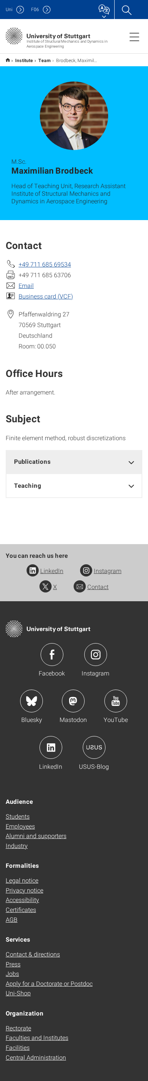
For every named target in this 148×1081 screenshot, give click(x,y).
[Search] (126, 10)
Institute (24, 60)
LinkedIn (51, 571)
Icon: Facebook (52, 654)
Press (13, 964)
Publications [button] (32, 461)
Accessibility (22, 900)
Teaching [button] (27, 485)
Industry (17, 845)
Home (8, 60)
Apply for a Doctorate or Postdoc (49, 983)
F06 (35, 9)
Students (18, 816)
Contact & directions (33, 954)
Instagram (107, 571)
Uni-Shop (18, 993)
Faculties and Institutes (37, 1037)
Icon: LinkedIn (50, 747)
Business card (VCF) (46, 296)
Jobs (12, 973)
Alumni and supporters (36, 836)
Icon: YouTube (115, 701)
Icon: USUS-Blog (94, 747)
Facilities (18, 1047)
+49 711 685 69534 (45, 264)
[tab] (74, 461)
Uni (9, 9)
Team (44, 60)
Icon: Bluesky (31, 701)
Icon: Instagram (95, 654)
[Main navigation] (134, 37)
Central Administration (36, 1057)
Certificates (21, 909)
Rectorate (18, 1028)
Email (26, 285)
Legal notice (22, 880)
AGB (11, 919)
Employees (20, 826)
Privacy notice (24, 890)
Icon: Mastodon (73, 701)
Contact (98, 587)
